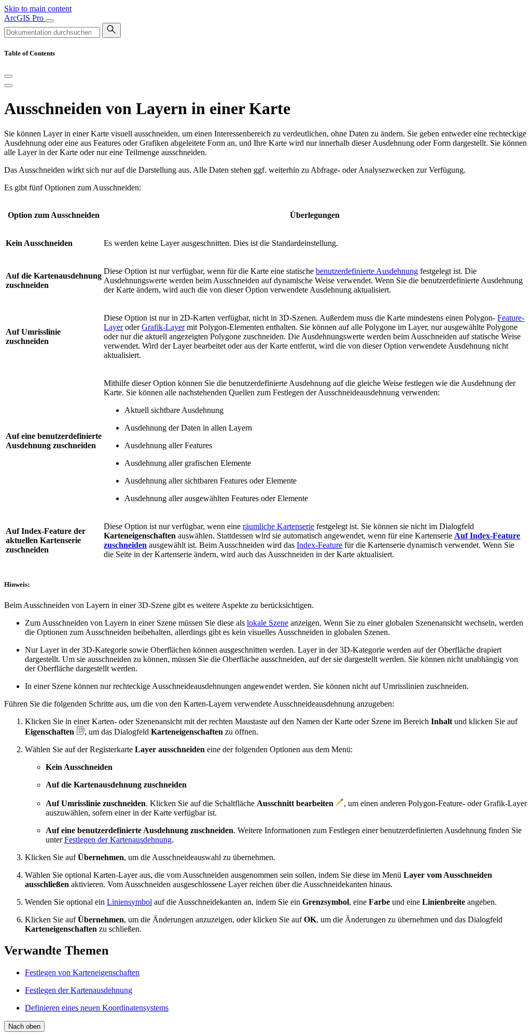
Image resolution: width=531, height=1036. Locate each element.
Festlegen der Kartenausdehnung (118, 839)
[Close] (8, 76)
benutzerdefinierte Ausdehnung (367, 271)
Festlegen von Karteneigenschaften (82, 972)
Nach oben (24, 1026)
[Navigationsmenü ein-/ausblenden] (50, 20)
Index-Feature (319, 545)
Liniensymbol (129, 901)
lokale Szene (267, 622)
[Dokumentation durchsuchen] (111, 30)
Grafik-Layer (163, 327)
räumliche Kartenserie (278, 526)
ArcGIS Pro (25, 17)
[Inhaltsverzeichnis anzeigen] (8, 85)
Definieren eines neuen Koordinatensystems (97, 1007)
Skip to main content (38, 8)
